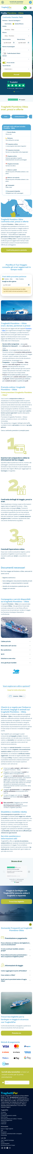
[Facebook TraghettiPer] (2, 1147)
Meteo (2, 1142)
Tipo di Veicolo (6, 65)
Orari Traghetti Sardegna (7, 1140)
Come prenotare (19, 116)
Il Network (3, 1123)
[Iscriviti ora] (30, 2)
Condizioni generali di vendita (8, 1115)
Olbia (3, 330)
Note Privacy (4, 1117)
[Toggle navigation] (30, 7)
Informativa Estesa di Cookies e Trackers (11, 1118)
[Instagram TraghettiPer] (5, 1147)
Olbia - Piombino (20, 279)
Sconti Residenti (5, 1143)
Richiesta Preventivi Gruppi (8, 1145)
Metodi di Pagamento (6, 1120)
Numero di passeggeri (8, 46)
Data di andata (6, 39)
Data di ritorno (21, 39)
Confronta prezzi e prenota (16, 250)
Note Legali (4, 1114)
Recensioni (4, 1132)
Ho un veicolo (10, 62)
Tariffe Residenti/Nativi (13, 53)
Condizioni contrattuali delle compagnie (11, 1133)
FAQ (2, 1130)
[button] (14, 91)
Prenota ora (16, 1033)
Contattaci (3, 1122)
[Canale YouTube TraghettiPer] (7, 1147)
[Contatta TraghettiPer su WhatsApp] (10, 1147)
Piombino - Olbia (8, 279)
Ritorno (4, 32)
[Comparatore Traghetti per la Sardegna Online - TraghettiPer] (6, 7)
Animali (4, 55)
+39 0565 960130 (14, 1097)
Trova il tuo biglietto (16, 901)
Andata (4, 26)
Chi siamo (3, 1112)
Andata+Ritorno (19, 23)
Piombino (29, 328)
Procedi (16, 74)
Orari (5, 116)
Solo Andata (8, 23)
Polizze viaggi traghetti (7, 1128)
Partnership (4, 1135)
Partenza (5, 20)
